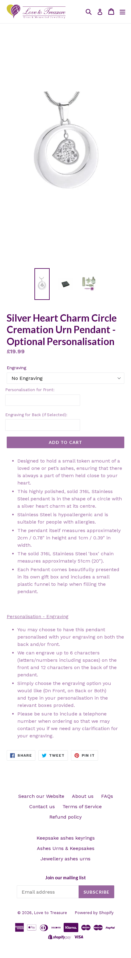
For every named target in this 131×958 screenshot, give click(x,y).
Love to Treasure (50, 912)
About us (83, 796)
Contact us (42, 806)
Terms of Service (82, 806)
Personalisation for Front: (30, 389)
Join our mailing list (65, 877)
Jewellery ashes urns (65, 859)
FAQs (107, 796)
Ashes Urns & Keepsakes (65, 848)
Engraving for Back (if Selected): (36, 414)
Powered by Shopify (94, 912)
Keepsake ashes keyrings (66, 838)
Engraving (16, 367)
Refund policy (65, 817)
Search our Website (41, 796)
